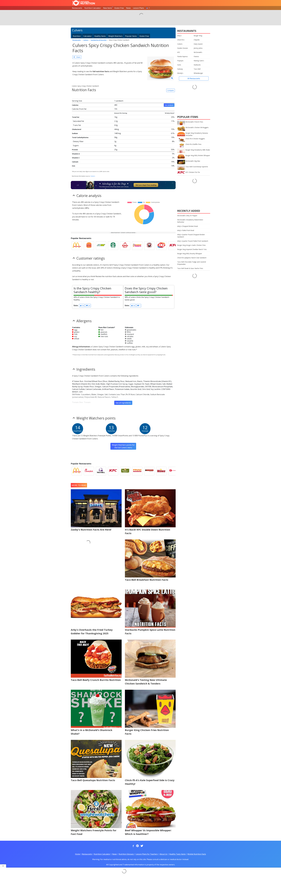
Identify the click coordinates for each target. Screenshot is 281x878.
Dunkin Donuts (182, 48)
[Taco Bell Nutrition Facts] (101, 471)
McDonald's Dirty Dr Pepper (187, 216)
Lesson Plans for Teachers (147, 854)
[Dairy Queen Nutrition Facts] (161, 245)
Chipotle (197, 40)
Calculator (87, 36)
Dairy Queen (198, 44)
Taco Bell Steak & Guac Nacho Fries (190, 268)
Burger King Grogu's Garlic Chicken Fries (191, 245)
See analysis (169, 105)
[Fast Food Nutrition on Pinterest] (137, 846)
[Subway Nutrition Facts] (101, 245)
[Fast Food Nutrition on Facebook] (133, 846)
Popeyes (180, 61)
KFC (178, 52)
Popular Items (131, 36)
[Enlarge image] (172, 78)
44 (134, 306)
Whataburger (198, 73)
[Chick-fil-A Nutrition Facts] (89, 471)
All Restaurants (193, 78)
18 (83, 306)
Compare (170, 90)
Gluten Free (119, 8)
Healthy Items (100, 36)
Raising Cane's (199, 61)
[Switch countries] (148, 8)
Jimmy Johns (198, 48)
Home (77, 854)
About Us (163, 854)
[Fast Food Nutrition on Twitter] (141, 846)
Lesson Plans (138, 8)
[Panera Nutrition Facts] (125, 471)
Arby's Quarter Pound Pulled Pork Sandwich (192, 241)
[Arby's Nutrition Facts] (125, 245)
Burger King (198, 36)
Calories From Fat (79, 109)
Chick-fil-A (180, 40)
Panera (196, 56)
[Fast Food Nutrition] (84, 3)
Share (77, 57)
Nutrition (77, 36)
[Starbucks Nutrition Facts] (113, 245)
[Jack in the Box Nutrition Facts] (173, 471)
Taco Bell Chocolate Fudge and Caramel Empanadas (191, 263)
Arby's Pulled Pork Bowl (185, 230)
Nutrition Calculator (92, 8)
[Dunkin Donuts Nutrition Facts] (137, 245)
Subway (180, 69)
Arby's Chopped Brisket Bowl (187, 226)
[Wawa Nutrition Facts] (161, 471)
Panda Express (182, 56)
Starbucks (197, 65)
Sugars (76, 145)
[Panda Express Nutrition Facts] (149, 245)
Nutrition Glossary (126, 854)
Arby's (179, 36)
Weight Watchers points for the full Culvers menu (123, 446)
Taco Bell (197, 69)
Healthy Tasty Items (177, 854)
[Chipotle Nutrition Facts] (149, 471)
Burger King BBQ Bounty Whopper (189, 253)
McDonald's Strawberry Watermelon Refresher (190, 221)
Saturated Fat (78, 121)
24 (89, 306)
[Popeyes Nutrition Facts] (137, 471)
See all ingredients (123, 403)
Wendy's (180, 73)
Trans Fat (77, 125)
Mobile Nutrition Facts (196, 854)
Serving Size (77, 101)
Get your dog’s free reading (146, 185)
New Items (107, 8)
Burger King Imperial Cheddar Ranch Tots (192, 249)
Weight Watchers (115, 36)
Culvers (93, 176)
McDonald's (198, 52)
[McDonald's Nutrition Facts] (77, 245)
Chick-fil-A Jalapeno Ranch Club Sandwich (191, 258)
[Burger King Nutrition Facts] (89, 245)
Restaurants (77, 8)
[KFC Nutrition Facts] (173, 245)
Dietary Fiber (78, 141)
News (128, 8)
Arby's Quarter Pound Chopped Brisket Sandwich (191, 235)
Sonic (179, 65)
